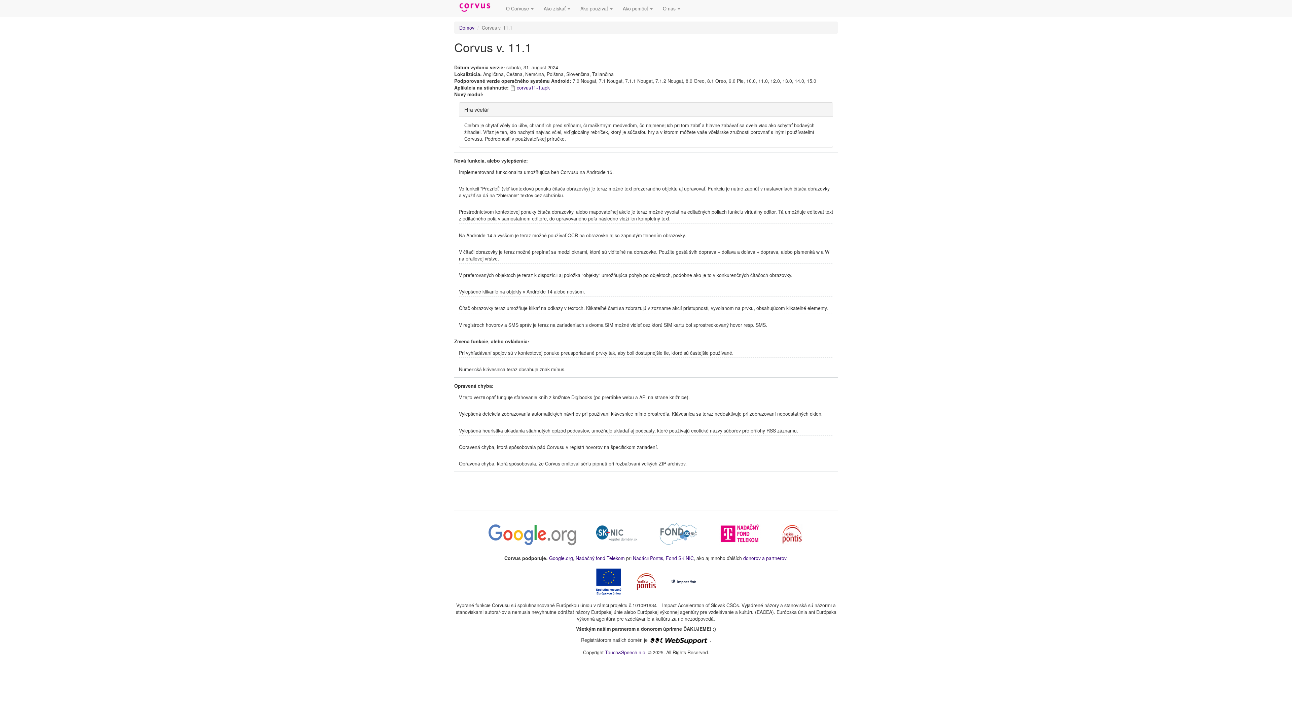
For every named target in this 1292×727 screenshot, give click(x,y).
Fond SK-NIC (680, 558)
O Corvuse (518, 8)
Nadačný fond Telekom (600, 558)
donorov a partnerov (764, 558)
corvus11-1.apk (533, 87)
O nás (670, 8)
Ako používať (594, 8)
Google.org (561, 558)
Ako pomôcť (636, 8)
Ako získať (555, 8)
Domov (466, 27)
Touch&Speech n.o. (626, 652)
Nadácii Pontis (648, 558)
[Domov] (477, 8)
